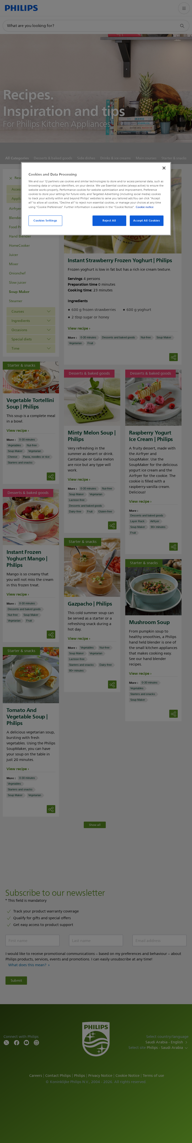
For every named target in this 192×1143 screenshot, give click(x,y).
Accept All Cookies (146, 220)
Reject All (109, 220)
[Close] (164, 167)
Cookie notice (145, 206)
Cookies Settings (45, 220)
